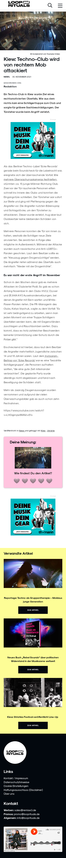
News (22, 430)
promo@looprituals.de (27, 814)
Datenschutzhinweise (16, 782)
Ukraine (51, 430)
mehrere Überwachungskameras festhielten (30, 179)
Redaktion (10, 86)
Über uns (9, 793)
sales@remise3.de (25, 810)
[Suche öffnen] (50, 5)
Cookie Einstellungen (16, 785)
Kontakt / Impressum (16, 778)
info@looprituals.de (28, 817)
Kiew (43, 430)
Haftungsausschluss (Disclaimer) (23, 789)
